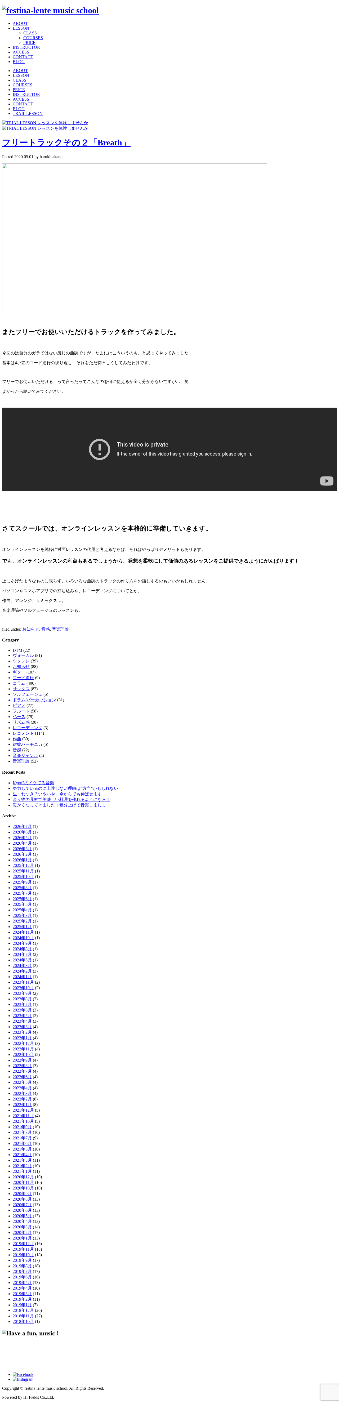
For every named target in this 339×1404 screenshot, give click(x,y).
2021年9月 (22, 1127)
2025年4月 (22, 910)
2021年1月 (22, 1171)
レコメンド (23, 733)
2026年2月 (22, 854)
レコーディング (27, 727)
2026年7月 (22, 826)
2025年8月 (22, 887)
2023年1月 (22, 1038)
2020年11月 (23, 1182)
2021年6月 (22, 1143)
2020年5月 (22, 1216)
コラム (19, 683)
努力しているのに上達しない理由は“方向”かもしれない (65, 788)
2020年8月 (22, 1199)
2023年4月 (22, 1021)
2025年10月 (23, 876)
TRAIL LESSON (28, 113)
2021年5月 (22, 1149)
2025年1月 (22, 926)
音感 (45, 629)
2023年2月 (22, 1032)
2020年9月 (22, 1193)
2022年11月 (23, 1049)
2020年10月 (23, 1188)
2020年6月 (22, 1210)
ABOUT (20, 23)
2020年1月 (22, 1238)
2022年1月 (22, 1104)
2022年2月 (22, 1099)
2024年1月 (22, 976)
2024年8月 (22, 949)
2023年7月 (22, 1004)
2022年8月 (22, 1065)
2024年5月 (22, 960)
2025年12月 (23, 865)
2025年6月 (22, 899)
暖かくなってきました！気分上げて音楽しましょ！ (61, 805)
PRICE (29, 42)
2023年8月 (22, 999)
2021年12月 (23, 1110)
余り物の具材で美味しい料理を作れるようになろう (61, 799)
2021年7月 (22, 1138)
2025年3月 (22, 915)
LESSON (21, 28)
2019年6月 (22, 1277)
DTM (17, 650)
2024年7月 (22, 954)
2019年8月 (22, 1266)
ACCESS (21, 52)
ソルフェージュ (27, 694)
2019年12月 (23, 1243)
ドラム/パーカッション (34, 700)
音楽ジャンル (25, 755)
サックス (21, 689)
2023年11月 (23, 982)
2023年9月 (22, 993)
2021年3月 (22, 1160)
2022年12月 (23, 1043)
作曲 (17, 739)
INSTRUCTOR (26, 47)
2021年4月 (22, 1154)
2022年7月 (22, 1071)
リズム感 (21, 722)
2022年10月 (23, 1054)
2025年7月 (22, 893)
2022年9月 (22, 1060)
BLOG (19, 61)
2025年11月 (23, 871)
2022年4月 (22, 1088)
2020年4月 (22, 1221)
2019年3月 (22, 1293)
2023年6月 (22, 1010)
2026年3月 (22, 848)
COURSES (33, 37)
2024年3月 (22, 965)
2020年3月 (22, 1227)
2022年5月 (22, 1082)
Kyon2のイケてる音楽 (33, 783)
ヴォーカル (23, 655)
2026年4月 (22, 843)
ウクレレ (21, 661)
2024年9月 (22, 943)
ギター (19, 672)
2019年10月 (23, 1255)
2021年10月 (23, 1121)
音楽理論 (60, 629)
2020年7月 (22, 1204)
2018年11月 (23, 1316)
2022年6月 (22, 1077)
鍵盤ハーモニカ (27, 744)
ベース (19, 716)
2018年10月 (23, 1321)
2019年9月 (22, 1260)
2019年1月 (22, 1305)
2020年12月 (23, 1177)
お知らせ (30, 629)
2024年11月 (23, 932)
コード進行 (23, 677)
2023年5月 (22, 1015)
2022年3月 (22, 1093)
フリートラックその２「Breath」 (66, 142)
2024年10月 (23, 937)
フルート (21, 711)
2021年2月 (22, 1166)
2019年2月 (22, 1299)
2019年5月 (22, 1282)
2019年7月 (22, 1271)
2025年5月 (22, 904)
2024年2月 (22, 971)
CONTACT (23, 57)
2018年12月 (23, 1310)
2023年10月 (23, 988)
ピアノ (19, 705)
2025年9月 (22, 882)
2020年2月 (22, 1232)
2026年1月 (22, 860)
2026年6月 (22, 832)
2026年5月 (22, 837)
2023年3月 (22, 1026)
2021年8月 (22, 1132)
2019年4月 (22, 1288)
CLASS (30, 33)
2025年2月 (22, 921)
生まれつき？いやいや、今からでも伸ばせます (57, 794)
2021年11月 (23, 1115)
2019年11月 (23, 1249)
